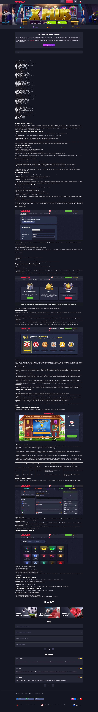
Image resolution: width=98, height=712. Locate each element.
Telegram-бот (31, 40)
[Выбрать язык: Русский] (81, 1)
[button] (96, 14)
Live (22, 693)
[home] (20, 2)
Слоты (17, 693)
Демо (31, 60)
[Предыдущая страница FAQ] (45, 649)
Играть (24, 62)
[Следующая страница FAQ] (53, 649)
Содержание (38, 693)
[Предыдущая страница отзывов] (45, 685)
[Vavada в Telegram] (75, 1)
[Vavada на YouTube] (81, 699)
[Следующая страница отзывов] (53, 685)
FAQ (43, 693)
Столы (26, 693)
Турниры (31, 693)
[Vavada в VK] (75, 699)
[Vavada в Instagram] (72, 699)
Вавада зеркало (49, 45)
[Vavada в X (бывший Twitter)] (78, 699)
